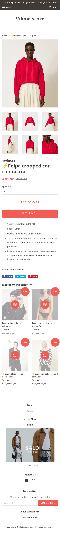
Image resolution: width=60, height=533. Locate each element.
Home (4, 35)
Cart (55, 7)
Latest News (30, 419)
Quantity (6, 186)
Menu (8, 7)
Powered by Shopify (44, 527)
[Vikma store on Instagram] (33, 481)
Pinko (30, 425)
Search (30, 411)
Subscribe (47, 503)
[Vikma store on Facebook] (26, 481)
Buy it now (30, 213)
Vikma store (30, 19)
